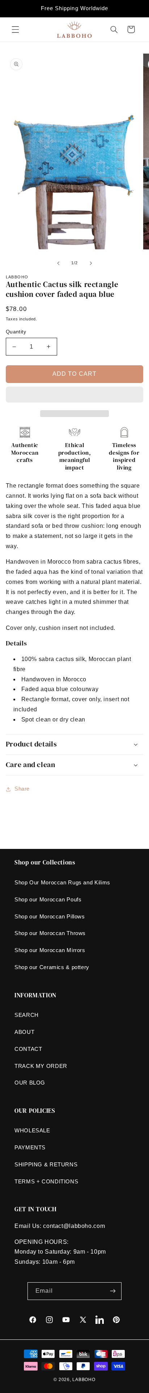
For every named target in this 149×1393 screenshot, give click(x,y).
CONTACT (28, 1049)
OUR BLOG (29, 1083)
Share (22, 789)
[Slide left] (58, 263)
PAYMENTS (30, 1147)
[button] (75, 395)
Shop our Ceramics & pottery (51, 967)
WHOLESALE (32, 1130)
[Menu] (15, 29)
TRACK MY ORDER (40, 1066)
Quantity (16, 331)
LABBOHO (83, 1379)
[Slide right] (91, 263)
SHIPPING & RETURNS (45, 1164)
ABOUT (24, 1032)
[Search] (114, 29)
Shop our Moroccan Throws (50, 933)
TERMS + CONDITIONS (46, 1181)
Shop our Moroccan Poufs (48, 899)
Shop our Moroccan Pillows (49, 916)
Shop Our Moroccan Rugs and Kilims (62, 882)
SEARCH (26, 1015)
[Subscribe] (112, 1291)
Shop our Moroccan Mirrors (49, 950)
